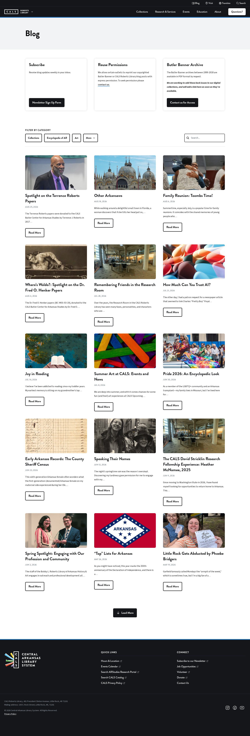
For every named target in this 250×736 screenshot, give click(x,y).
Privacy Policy (10, 714)
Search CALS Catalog (112, 677)
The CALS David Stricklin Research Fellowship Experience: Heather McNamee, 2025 (191, 464)
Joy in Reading (37, 374)
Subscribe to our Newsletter (191, 661)
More (88, 138)
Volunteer (182, 672)
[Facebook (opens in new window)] (234, 707)
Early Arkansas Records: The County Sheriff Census (54, 461)
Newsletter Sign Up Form (46, 102)
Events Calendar (109, 666)
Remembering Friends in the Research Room (125, 287)
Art (76, 138)
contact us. (104, 84)
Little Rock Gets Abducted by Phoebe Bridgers (193, 556)
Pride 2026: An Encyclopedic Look (191, 374)
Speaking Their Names (112, 459)
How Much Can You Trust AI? (187, 285)
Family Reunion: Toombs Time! (188, 195)
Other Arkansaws (108, 195)
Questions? (237, 12)
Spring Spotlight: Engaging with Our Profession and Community (54, 556)
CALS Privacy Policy (111, 683)
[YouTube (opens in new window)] (242, 707)
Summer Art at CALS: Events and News (121, 376)
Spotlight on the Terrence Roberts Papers (52, 198)
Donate (181, 677)
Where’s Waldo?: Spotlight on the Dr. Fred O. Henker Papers (55, 287)
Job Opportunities (186, 666)
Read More (35, 233)
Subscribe (37, 65)
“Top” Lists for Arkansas (113, 553)
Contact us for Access (182, 102)
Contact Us (183, 683)
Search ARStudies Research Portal (118, 672)
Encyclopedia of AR (57, 138)
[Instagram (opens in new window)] (227, 707)
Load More (127, 613)
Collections (33, 138)
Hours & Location (110, 661)
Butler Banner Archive (185, 65)
